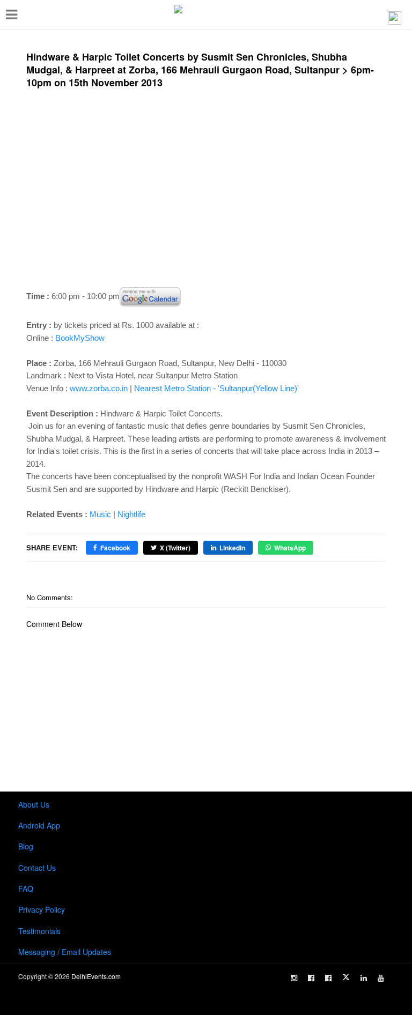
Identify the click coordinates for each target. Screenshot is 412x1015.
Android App (39, 825)
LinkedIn (232, 548)
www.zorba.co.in (99, 388)
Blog (25, 846)
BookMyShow (80, 337)
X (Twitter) (175, 548)
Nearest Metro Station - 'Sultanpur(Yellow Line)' (216, 388)
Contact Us (37, 867)
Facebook (115, 548)
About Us (33, 804)
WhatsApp (290, 548)
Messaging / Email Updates (64, 951)
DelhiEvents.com (96, 976)
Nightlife (131, 514)
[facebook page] (311, 978)
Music (100, 514)
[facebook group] (328, 978)
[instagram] (294, 978)
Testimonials (39, 931)
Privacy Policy (41, 909)
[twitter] (346, 977)
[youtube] (381, 978)
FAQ (25, 888)
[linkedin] (363, 978)
